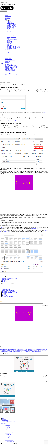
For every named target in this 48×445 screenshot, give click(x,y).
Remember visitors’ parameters (10, 71)
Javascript (7, 351)
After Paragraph (8, 58)
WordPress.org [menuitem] (7, 425)
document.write (27, 350)
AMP (17, 349)
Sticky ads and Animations (10, 60)
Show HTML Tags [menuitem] (9, 437)
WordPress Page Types (11, 28)
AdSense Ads (9, 29)
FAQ (3, 63)
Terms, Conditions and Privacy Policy (9, 421)
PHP (13, 351)
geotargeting (35, 350)
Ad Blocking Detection (11, 48)
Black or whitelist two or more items (11, 67)
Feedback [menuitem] (6, 429)
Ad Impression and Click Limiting (13, 47)
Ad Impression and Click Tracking (13, 46)
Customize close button (9, 68)
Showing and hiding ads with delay (11, 73)
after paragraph (14, 349)
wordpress (39, 351)
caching (42, 349)
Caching (8, 40)
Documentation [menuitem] (7, 426)
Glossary (6, 19)
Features (6, 15)
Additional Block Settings (12, 33)
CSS (9, 350)
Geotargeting (9, 45)
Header (44, 112)
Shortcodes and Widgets (11, 24)
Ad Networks (7, 49)
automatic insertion (24, 349)
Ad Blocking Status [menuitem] (9, 440)
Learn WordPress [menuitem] (8, 427)
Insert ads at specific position (10, 70)
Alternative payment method (10, 76)
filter (31, 350)
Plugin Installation (8, 16)
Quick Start (7, 17)
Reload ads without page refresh (11, 72)
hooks (42, 350)
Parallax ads (7, 62)
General (15, 92)
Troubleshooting (8, 54)
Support (3, 418)
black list (40, 349)
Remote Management (9, 52)
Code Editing (9, 21)
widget (37, 351)
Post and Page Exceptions (12, 39)
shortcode (30, 351)
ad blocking (2, 349)
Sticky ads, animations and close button (9, 278)
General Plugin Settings (11, 31)
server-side (24, 351)
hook (40, 350)
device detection (20, 350)
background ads (6, 231)
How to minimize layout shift (10, 75)
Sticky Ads (9, 44)
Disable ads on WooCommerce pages (11, 66)
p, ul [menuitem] (9, 436)
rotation (21, 351)
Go (45, 305)
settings (27, 351)
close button (3, 350)
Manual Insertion (5, 279)
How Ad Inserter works (9, 64)
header (39, 350)
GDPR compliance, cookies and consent (12, 74)
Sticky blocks (7, 61)
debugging (16, 350)
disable (24, 350)
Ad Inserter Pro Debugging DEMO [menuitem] (9, 430)
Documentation (5, 14)
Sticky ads (2, 227)
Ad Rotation (9, 41)
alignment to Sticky (34, 228)
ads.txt (8, 38)
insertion (4, 351)
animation (19, 349)
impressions (1, 351)
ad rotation (5, 349)
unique (35, 351)
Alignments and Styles (11, 25)
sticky (33, 351)
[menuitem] (25, 443)
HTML (44, 350)
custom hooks (12, 350)
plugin (19, 351)
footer (33, 350)
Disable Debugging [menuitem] (9, 431)
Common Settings (8, 18)
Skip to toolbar (2, 423)
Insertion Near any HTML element (13, 34)
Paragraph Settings (10, 27)
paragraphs (10, 351)
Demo (3, 55)
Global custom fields (8, 53)
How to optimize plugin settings (10, 65)
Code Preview (9, 22)
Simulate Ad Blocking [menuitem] (10, 441)
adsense (10, 349)
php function (16, 351)
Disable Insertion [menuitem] (9, 438)
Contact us (4, 79)
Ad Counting (9, 42)
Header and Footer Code (11, 26)
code (5, 350)
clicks (44, 349)
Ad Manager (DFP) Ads (11, 37)
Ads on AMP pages (10, 36)
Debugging (7, 51)
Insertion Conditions (11, 30)
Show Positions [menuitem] (8, 434)
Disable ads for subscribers (10, 69)
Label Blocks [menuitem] (8, 433)
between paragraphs (36, 349)
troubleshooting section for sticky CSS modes (12, 120)
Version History (5, 77)
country (8, 350)
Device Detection (10, 43)
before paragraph (30, 349)
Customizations (7, 50)
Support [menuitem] (6, 428)
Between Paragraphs (8, 59)
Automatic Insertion (10, 23)
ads (8, 349)
